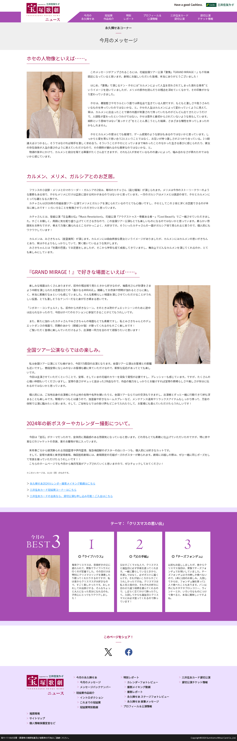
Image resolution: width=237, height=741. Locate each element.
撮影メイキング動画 (139, 687)
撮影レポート (135, 692)
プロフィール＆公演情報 (137, 706)
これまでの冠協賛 (90, 702)
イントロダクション (91, 697)
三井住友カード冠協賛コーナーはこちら (53, 490)
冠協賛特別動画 (89, 707)
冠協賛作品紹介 (85, 693)
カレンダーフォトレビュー (142, 682)
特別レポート (131, 677)
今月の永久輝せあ (86, 677)
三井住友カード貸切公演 (196, 677)
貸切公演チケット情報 (195, 682)
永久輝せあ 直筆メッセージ (143, 701)
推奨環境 (34, 713)
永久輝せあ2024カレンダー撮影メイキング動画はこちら (62, 483)
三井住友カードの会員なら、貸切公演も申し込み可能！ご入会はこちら (71, 496)
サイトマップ (37, 718)
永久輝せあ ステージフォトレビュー (148, 696)
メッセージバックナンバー (95, 687)
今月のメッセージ (90, 682)
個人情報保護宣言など (42, 723)
